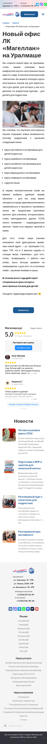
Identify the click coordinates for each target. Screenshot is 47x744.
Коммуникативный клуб (23, 681)
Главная (6, 23)
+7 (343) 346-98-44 (28, 6)
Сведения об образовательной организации (23, 712)
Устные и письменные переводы (24, 666)
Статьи (23, 719)
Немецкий (23, 624)
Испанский (24, 632)
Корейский (23, 643)
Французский (24, 628)
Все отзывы (23, 408)
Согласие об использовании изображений (23, 708)
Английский (23, 620)
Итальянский (24, 636)
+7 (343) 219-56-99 (25, 594)
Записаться (29, 14)
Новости (15, 23)
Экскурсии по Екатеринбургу (23, 677)
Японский (23, 647)
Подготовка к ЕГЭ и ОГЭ (23, 674)
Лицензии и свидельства (23, 700)
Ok (23, 740)
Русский (23, 651)
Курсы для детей (23, 685)
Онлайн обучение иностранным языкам (23, 662)
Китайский (23, 639)
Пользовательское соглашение (23, 704)
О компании (23, 697)
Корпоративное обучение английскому (23, 670)
